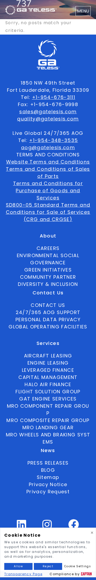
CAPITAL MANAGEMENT (47, 377)
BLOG (48, 470)
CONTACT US (48, 305)
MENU (83, 11)
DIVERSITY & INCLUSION (48, 284)
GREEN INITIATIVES (48, 269)
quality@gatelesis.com (48, 118)
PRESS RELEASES (48, 463)
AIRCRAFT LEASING (48, 355)
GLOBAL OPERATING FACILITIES (48, 326)
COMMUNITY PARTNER (48, 277)
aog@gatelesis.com (48, 147)
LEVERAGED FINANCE (48, 370)
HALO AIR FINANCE (48, 384)
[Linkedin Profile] (21, 526)
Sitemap (48, 477)
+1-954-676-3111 (53, 97)
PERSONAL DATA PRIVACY (48, 319)
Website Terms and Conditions (48, 161)
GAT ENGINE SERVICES (48, 398)
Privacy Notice (48, 484)
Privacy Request (48, 491)
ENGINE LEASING (48, 363)
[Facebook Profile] (73, 526)
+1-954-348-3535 (53, 140)
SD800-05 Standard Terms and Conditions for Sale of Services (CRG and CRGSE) (48, 212)
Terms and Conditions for (48, 183)
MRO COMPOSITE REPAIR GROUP (47, 420)
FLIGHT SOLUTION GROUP (47, 391)
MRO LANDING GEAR (48, 427)
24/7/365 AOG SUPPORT (48, 312)
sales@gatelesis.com (48, 111)
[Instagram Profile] (47, 526)
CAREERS (48, 248)
